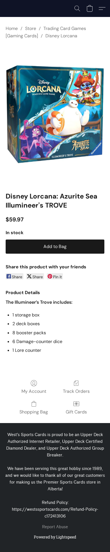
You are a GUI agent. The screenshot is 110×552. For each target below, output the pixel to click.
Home (12, 28)
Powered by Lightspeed (55, 537)
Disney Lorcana (61, 36)
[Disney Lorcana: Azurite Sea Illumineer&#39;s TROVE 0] (55, 114)
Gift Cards (76, 412)
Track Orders (76, 391)
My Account (33, 391)
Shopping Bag (33, 412)
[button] (77, 8)
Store (30, 28)
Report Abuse (55, 527)
